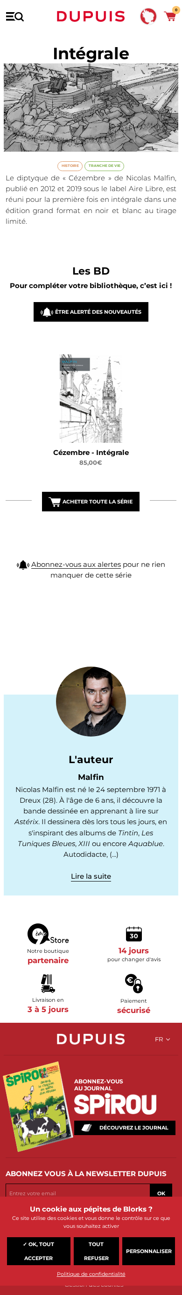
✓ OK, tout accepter (38, 1251)
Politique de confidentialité (91, 1274)
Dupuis (91, 16)
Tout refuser (96, 1251)
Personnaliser (149, 1251)
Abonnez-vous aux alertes (76, 564)
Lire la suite (91, 876)
